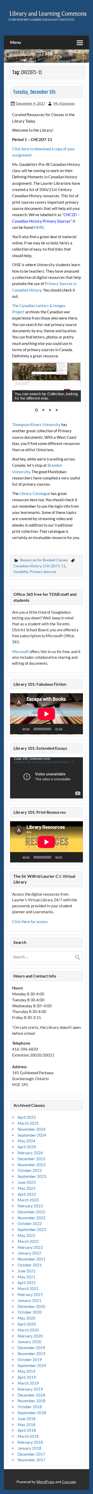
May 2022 (26, 1235)
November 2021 (31, 1259)
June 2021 (27, 1271)
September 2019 (32, 1365)
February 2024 (30, 1152)
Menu (15, 42)
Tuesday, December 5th (34, 92)
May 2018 (26, 1424)
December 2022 (31, 1211)
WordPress (45, 1481)
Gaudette (20, 571)
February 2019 (30, 1389)
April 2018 (27, 1430)
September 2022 (32, 1229)
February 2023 (30, 1205)
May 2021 (26, 1276)
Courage (69, 1481)
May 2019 (26, 1371)
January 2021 (29, 1300)
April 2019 (27, 1377)
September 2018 (32, 1412)
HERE (39, 227)
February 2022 (30, 1247)
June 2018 (27, 1418)
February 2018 (30, 1442)
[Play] (16, 729)
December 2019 (31, 1347)
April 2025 (27, 1117)
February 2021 (30, 1294)
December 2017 (31, 1454)
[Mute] (68, 729)
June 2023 (27, 1182)
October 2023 (30, 1170)
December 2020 (31, 1306)
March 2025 (28, 1123)
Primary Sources (43, 571)
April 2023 (27, 1194)
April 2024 (27, 1146)
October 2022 (30, 1223)
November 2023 (31, 1164)
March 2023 (28, 1200)
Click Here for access (30, 921)
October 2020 (30, 1312)
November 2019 (31, 1353)
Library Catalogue (34, 493)
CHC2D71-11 (54, 566)
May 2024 (26, 1140)
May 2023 (26, 1188)
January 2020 (29, 1341)
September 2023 (32, 1176)
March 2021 (28, 1288)
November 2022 (31, 1217)
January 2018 (29, 1448)
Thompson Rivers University (36, 424)
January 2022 (29, 1253)
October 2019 (30, 1359)
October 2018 (30, 1406)
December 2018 (31, 1395)
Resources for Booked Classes (44, 560)
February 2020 (30, 1336)
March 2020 (28, 1330)
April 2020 (27, 1324)
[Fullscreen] (76, 729)
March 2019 (28, 1383)
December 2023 (31, 1158)
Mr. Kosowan (64, 103)
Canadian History (27, 566)
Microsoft (20, 651)
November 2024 (31, 1129)
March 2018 (28, 1436)
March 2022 (28, 1241)
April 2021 (27, 1282)
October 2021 (30, 1265)
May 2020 (26, 1318)
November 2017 (31, 1459)
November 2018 (31, 1400)
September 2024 (32, 1135)
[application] (46, 713)
